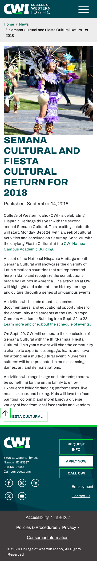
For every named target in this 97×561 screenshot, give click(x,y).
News (24, 24)
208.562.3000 (14, 467)
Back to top (5, 413)
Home (9, 24)
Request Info (76, 446)
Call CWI (76, 473)
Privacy (69, 527)
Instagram (22, 483)
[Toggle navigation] (83, 10)
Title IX (60, 517)
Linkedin (35, 483)
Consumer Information (48, 537)
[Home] (17, 443)
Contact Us (81, 496)
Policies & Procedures (36, 527)
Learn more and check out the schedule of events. (47, 324)
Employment (82, 487)
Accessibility (37, 517)
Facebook (9, 483)
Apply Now (76, 461)
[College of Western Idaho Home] (27, 9)
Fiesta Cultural (26, 416)
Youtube (22, 496)
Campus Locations (17, 471)
